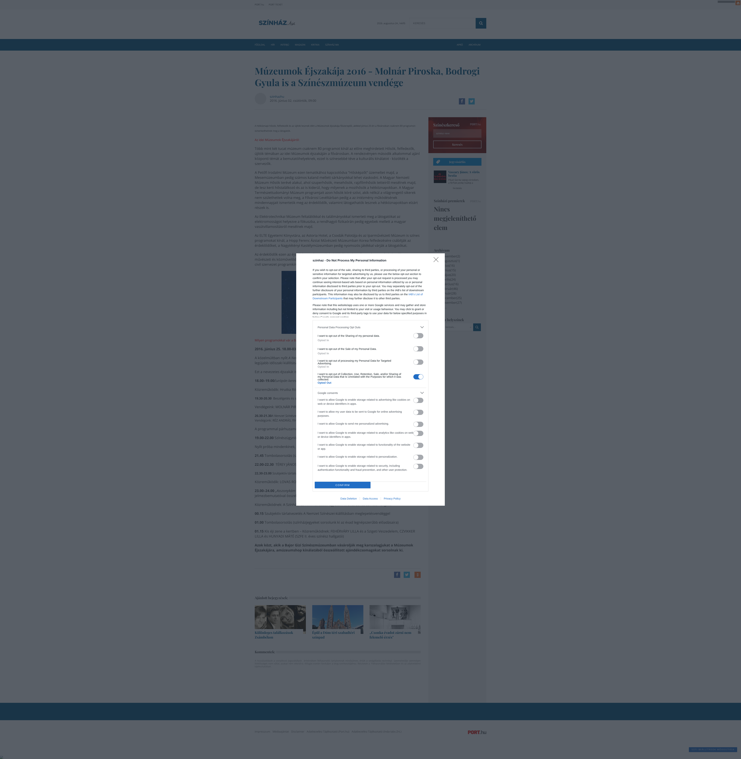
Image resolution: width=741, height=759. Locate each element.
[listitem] (370, 327)
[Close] (437, 261)
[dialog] (370, 379)
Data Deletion (348, 498)
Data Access (370, 498)
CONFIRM (342, 485)
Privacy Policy (392, 498)
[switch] (418, 335)
